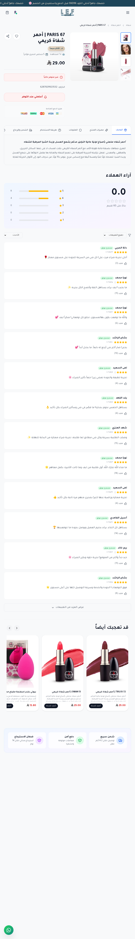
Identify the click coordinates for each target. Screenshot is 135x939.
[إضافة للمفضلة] (16, 36)
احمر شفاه (116, 25)
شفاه (128, 25)
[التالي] (10, 628)
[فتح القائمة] (127, 12)
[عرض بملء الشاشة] (75, 38)
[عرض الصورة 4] (126, 73)
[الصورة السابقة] (114, 57)
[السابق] (17, 628)
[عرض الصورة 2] (126, 49)
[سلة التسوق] (7, 12)
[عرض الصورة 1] (126, 37)
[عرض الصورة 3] (126, 61)
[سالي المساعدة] (15, 12)
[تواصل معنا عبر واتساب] (9, 929)
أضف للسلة (96, 706)
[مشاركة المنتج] (8, 36)
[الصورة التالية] (74, 57)
